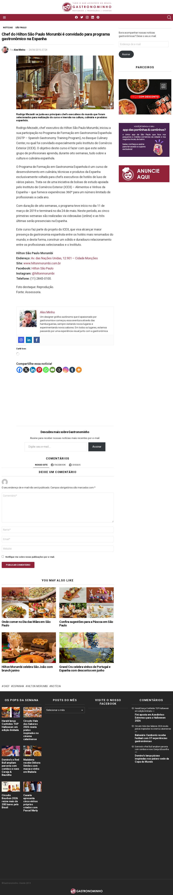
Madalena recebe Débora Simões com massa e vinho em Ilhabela (31, 765)
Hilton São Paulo (42, 268)
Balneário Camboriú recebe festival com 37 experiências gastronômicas (151, 738)
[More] (79, 370)
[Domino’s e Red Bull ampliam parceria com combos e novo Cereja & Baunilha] (11, 751)
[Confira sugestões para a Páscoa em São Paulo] (86, 602)
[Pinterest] (39, 370)
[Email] (52, 370)
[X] (26, 370)
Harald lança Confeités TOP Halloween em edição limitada (10, 725)
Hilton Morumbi (37, 686)
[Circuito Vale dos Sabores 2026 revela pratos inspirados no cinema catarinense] (32, 712)
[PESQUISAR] (169, 17)
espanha (18, 686)
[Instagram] (21, 340)
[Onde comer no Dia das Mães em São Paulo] (29, 602)
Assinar (96, 446)
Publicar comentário (18, 565)
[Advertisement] (65, 396)
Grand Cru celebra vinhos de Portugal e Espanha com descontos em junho (84, 668)
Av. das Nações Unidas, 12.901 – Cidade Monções (64, 258)
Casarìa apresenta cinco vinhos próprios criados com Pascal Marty (30, 803)
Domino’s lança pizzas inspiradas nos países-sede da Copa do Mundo (152, 758)
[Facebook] (37, 340)
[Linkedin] (29, 340)
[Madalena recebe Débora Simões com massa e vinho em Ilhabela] (32, 751)
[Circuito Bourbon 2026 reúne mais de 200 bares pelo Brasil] (11, 787)
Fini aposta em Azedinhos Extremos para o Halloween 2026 (150, 717)
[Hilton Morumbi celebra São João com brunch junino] (29, 647)
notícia (56, 686)
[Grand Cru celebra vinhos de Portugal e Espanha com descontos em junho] (86, 647)
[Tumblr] (72, 370)
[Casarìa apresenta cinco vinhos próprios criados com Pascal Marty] (32, 787)
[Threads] (59, 370)
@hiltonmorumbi (43, 273)
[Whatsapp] (46, 370)
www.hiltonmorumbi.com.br (42, 263)
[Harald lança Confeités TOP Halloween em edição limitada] (11, 712)
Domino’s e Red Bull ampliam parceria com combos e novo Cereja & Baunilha (10, 767)
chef (7, 686)
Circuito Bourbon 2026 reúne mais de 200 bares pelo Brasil (10, 801)
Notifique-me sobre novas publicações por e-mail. (30, 557)
